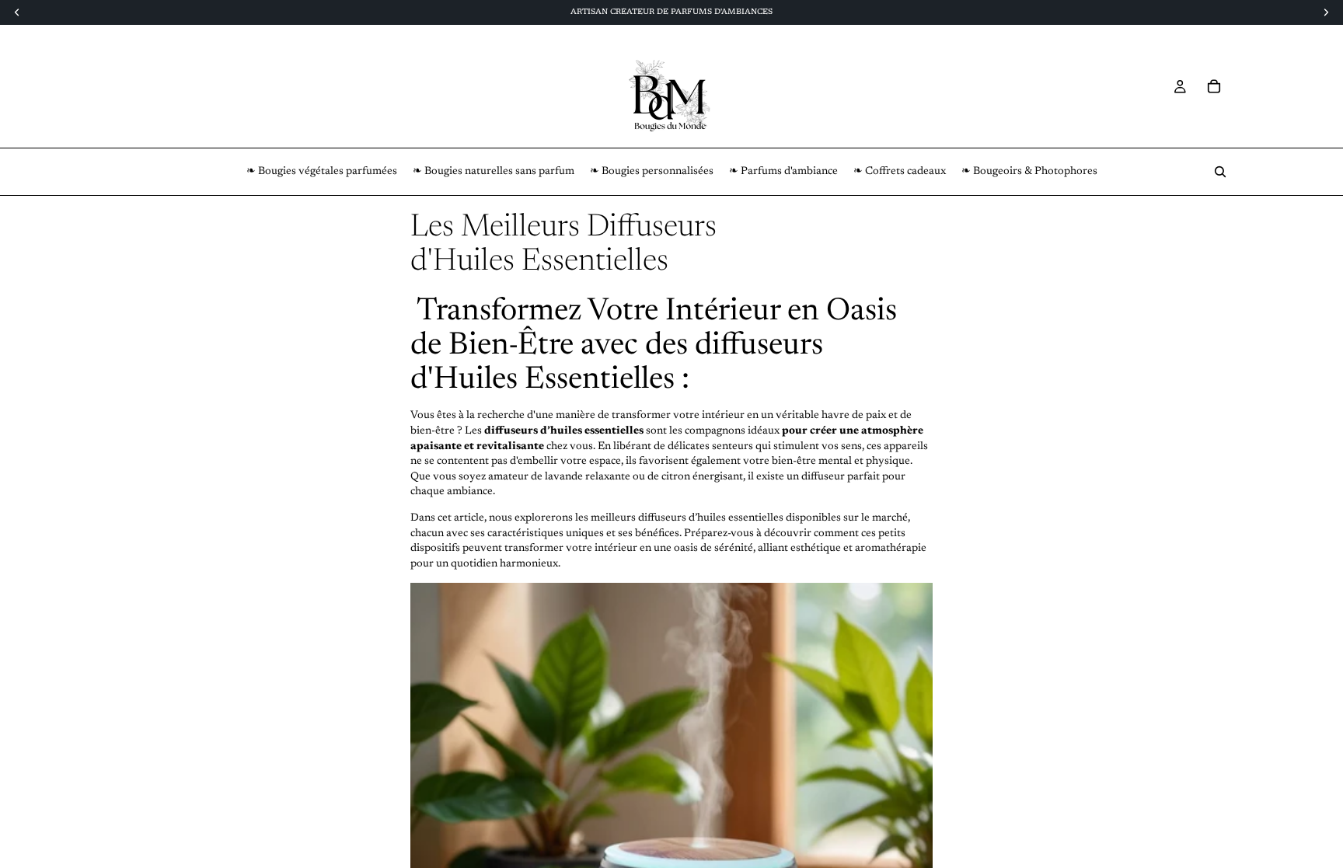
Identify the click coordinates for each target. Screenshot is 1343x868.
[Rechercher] (1220, 172)
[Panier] (1214, 86)
